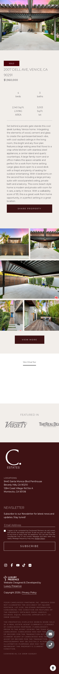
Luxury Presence (13, 586)
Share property (29, 208)
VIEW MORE (29, 339)
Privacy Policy (40, 538)
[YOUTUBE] (18, 565)
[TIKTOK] (24, 565)
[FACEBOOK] (12, 565)
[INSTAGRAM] (6, 565)
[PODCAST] (30, 565)
